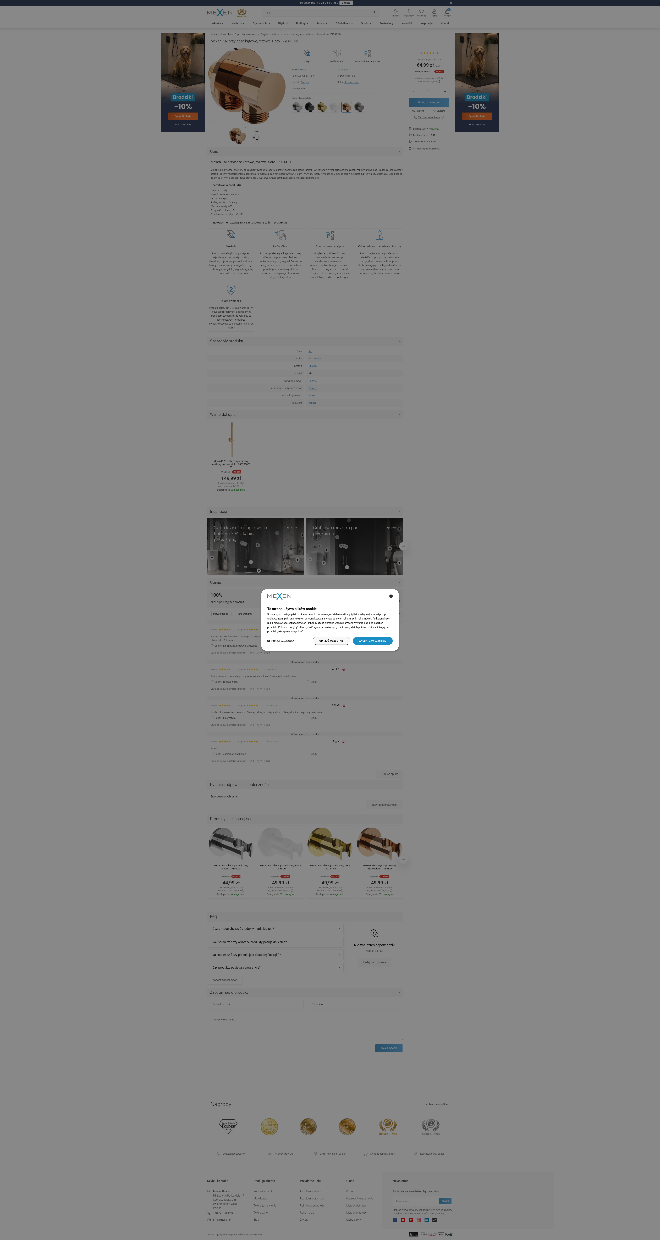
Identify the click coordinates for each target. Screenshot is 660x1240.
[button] (281, 641)
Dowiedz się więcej (315, 631)
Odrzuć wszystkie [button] (331, 640)
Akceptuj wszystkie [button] (372, 640)
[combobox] (391, 596)
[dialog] (330, 620)
